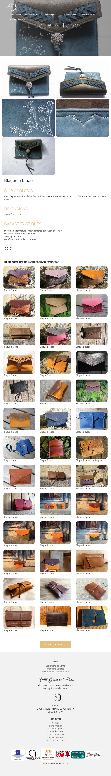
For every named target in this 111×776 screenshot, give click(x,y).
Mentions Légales (55, 668)
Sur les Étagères (55, 731)
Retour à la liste (55, 644)
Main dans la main (68, 14)
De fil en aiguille (32, 14)
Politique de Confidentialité (55, 671)
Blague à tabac (10, 290)
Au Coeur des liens (55, 740)
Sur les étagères (49, 14)
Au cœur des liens (17, 19)
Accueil (55, 722)
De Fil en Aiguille (55, 728)
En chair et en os (88, 14)
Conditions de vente (55, 665)
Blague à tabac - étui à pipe (89, 460)
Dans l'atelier (15, 14)
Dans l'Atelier (55, 725)
